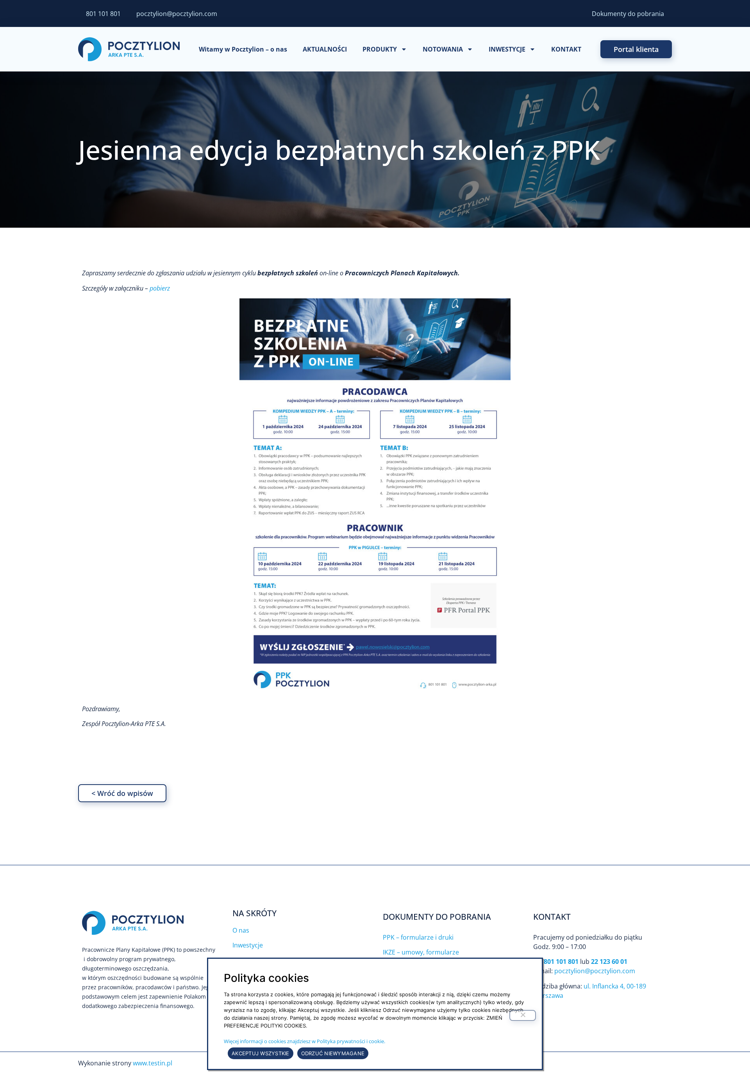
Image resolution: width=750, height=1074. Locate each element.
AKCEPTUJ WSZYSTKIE (260, 1053)
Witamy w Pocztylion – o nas (243, 49)
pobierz (160, 288)
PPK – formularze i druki (418, 937)
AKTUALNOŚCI (325, 49)
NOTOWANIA (443, 49)
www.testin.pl (152, 1063)
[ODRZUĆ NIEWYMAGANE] (522, 1015)
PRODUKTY (379, 49)
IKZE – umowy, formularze (421, 952)
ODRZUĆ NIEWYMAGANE (333, 1053)
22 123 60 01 (609, 961)
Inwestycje (247, 945)
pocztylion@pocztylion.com (176, 13)
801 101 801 (103, 13)
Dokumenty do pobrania (628, 13)
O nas (240, 930)
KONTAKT (566, 49)
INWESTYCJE (507, 49)
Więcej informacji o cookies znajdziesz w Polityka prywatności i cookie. (304, 1041)
